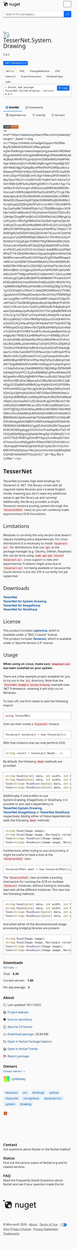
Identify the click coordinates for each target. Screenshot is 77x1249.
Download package (21, 1034)
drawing (25, 1104)
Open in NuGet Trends (23, 1049)
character (11, 1098)
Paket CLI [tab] (10, 76)
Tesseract (39, 639)
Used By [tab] (40, 115)
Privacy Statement (45, 1229)
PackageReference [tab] (39, 71)
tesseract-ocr (53, 1098)
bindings (38, 1093)
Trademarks (11, 1234)
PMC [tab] (22, 71)
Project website (18, 1012)
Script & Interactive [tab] (31, 76)
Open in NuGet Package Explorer (30, 1041)
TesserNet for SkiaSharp (20, 609)
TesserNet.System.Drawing (22, 808)
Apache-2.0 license (20, 1027)
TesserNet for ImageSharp (21, 605)
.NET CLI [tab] (9, 71)
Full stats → (10, 967)
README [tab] (13, 107)
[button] (63, 88)
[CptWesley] (6, 1079)
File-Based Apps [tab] (54, 76)
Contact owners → (14, 1071)
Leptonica (40, 630)
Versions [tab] (59, 115)
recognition (31, 1098)
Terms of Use (48, 1224)
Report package (18, 1056)
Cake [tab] (8, 81)
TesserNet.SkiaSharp (54, 812)
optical (53, 1093)
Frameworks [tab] (35, 107)
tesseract (11, 1093)
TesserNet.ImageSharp (19, 812)
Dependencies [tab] (17, 115)
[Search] (67, 14)
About (33, 1224)
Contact (10, 1144)
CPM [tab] (57, 71)
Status (9, 1158)
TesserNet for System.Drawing (24, 601)
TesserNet (10, 597)
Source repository (20, 1019)
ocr (25, 1093)
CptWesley (18, 1079)
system (10, 1104)
